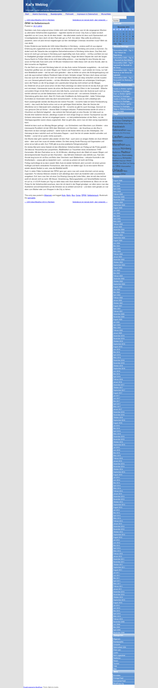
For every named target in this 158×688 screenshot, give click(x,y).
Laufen (117, 136)
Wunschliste (106, 14)
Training (132, 163)
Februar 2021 (118, 311)
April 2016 (116, 431)
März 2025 (117, 221)
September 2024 (119, 237)
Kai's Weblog (37, 4)
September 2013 (119, 504)
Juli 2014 (116, 477)
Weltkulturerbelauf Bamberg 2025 (123, 110)
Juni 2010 (116, 608)
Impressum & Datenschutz (87, 14)
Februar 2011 (118, 586)
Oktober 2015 (118, 442)
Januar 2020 (117, 333)
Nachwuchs (116, 148)
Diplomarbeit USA (119, 647)
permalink (31, 197)
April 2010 (116, 613)
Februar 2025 (118, 224)
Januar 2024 (117, 256)
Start (27, 14)
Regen (115, 155)
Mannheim (117, 140)
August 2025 (117, 207)
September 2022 (119, 284)
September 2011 (119, 567)
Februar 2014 (118, 491)
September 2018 (119, 368)
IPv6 (124, 133)
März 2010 (117, 616)
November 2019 (118, 338)
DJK (131, 121)
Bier (113, 120)
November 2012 (118, 529)
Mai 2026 (116, 186)
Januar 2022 (117, 300)
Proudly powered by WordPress (32, 687)
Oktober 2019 (118, 341)
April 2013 (116, 515)
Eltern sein (117, 650)
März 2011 (117, 583)
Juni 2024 (116, 243)
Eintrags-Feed (118, 678)
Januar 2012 (117, 556)
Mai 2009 (116, 627)
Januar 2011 (117, 589)
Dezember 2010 (118, 591)
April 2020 (116, 325)
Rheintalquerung (117, 158)
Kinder (128, 133)
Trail (128, 163)
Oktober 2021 (118, 303)
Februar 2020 (118, 330)
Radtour (125, 152)
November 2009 (118, 621)
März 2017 (117, 406)
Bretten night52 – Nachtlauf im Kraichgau (123, 90)
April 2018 (116, 376)
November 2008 (118, 632)
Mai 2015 (116, 453)
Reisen (115, 661)
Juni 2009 (116, 624)
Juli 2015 (116, 447)
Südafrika (115, 163)
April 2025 (116, 218)
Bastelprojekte (56, 14)
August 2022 (117, 286)
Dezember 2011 (118, 559)
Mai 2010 (116, 611)
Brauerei (118, 121)
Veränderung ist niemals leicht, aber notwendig (89, 20)
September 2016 (119, 420)
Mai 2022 (116, 292)
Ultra (118, 165)
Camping (126, 120)
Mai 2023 (116, 273)
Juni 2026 (116, 183)
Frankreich (118, 126)
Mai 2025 (116, 216)
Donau (120, 123)
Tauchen (116, 663)
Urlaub (117, 170)
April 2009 (116, 630)
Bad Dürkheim (129, 118)
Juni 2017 (116, 398)
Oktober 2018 (118, 365)
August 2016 (117, 423)
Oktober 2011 (118, 564)
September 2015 (119, 444)
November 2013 (118, 499)
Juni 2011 (116, 575)
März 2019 (117, 357)
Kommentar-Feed (119, 681)
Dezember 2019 (118, 335)
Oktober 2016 (118, 417)
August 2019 (117, 346)
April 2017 (116, 404)
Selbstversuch (93, 195)
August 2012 (117, 537)
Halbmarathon (119, 129)
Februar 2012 (118, 553)
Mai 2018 (116, 374)
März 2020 (117, 327)
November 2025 (118, 199)
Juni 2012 (116, 542)
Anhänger (120, 118)
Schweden (127, 157)
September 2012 (119, 534)
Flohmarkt (69, 14)
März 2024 (117, 251)
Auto (64, 195)
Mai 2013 (116, 512)
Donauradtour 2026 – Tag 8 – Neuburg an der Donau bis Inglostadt (123, 72)
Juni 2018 (116, 371)
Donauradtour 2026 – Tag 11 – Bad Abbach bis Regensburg (123, 52)
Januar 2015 (117, 461)
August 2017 (117, 393)
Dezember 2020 (118, 314)
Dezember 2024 (118, 229)
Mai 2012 (116, 545)
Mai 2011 (116, 578)
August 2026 (117, 180)
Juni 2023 (116, 270)
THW (115, 666)
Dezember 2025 (118, 197)
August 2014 (117, 474)
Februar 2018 (118, 379)
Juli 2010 (116, 605)
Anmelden (116, 675)
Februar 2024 (118, 254)
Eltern (130, 123)
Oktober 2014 (118, 469)
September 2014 (119, 472)
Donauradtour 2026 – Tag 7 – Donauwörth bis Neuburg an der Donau (123, 79)
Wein (125, 171)
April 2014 (116, 485)
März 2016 (117, 434)
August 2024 (117, 240)
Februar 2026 (118, 194)
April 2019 (116, 355)
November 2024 (118, 232)
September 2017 (119, 390)
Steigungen (122, 161)
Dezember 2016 (118, 412)
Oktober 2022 (118, 281)
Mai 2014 (116, 483)
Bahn (69, 195)
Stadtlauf (115, 160)
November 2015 (118, 439)
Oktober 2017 (118, 387)
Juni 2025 (116, 213)
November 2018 (118, 363)
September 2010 (119, 600)
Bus (73, 195)
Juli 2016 (116, 425)
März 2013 (117, 518)
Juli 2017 (116, 395)
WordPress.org (118, 683)
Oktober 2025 (118, 202)
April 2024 (116, 248)
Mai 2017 (116, 401)
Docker (115, 123)
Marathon (118, 144)
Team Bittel (122, 163)
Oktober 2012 (118, 532)
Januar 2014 (117, 493)
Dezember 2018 (118, 360)
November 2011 (118, 562)
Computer (116, 644)
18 (133, 36)
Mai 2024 (116, 246)
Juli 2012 (116, 540)
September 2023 (119, 265)
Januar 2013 (117, 523)
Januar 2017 (117, 409)
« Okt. (114, 43)
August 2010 (117, 602)
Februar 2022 (118, 297)
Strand (128, 160)
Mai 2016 (116, 428)
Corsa (78, 195)
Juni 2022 (116, 289)
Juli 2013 (116, 510)
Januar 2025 (117, 227)
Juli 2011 (116, 572)
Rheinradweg (127, 155)
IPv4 (121, 133)
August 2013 (117, 507)
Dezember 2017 (118, 384)
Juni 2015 (116, 450)
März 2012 (117, 551)
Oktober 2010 (118, 597)
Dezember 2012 (118, 526)
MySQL (128, 145)
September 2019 (119, 344)
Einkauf (126, 123)
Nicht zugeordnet (119, 655)
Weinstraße (116, 174)
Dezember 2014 (118, 463)
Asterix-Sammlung (40, 14)
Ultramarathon (126, 166)
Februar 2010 (118, 619)
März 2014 (117, 488)
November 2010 (118, 594)
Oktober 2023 (118, 262)
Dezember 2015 (118, 436)
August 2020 (117, 319)
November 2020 (118, 316)
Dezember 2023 (118, 259)
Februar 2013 (118, 521)
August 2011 (117, 570)
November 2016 (118, 414)
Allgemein (48, 195)
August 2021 (117, 306)
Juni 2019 (116, 349)
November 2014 (118, 466)
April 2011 (116, 581)
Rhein (119, 155)
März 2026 (117, 191)
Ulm (113, 166)
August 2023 (117, 267)
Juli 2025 (116, 210)
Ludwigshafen (128, 137)
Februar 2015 (118, 458)
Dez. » (121, 43)
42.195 (114, 118)
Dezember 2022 (118, 278)
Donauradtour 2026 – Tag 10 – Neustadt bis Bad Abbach (123, 58)
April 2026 (116, 188)
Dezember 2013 (118, 496)
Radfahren (116, 152)
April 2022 (116, 295)
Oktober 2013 (118, 502)
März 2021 (117, 308)
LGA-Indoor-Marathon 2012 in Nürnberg (39, 20)
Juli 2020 (116, 322)
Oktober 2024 (118, 235)
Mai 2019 (116, 352)
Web (115, 669)
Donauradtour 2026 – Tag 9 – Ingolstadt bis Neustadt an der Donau (123, 65)
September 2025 (119, 205)
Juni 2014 (116, 480)
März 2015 (117, 455)
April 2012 (116, 548)
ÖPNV (83, 195)
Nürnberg (126, 148)
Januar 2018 (117, 382)
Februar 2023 (118, 276)
